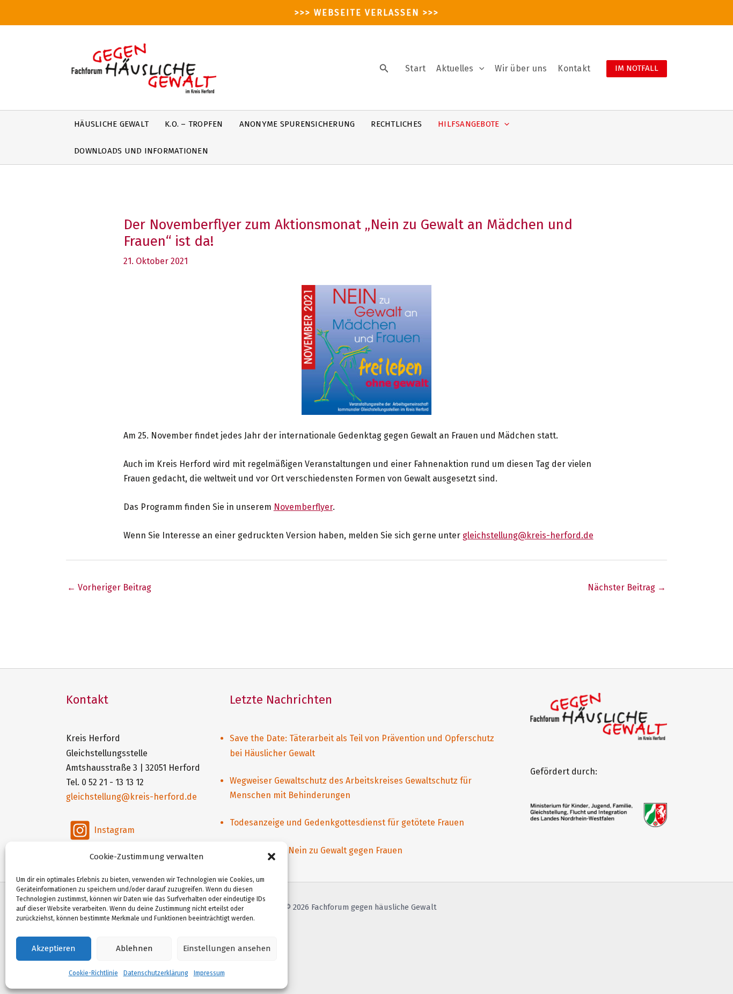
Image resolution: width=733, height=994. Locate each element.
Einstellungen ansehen (227, 948)
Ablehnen (134, 948)
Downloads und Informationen (141, 151)
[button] (271, 856)
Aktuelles (454, 68)
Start (415, 68)
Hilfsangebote (468, 124)
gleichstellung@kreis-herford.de (528, 535)
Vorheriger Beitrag (109, 587)
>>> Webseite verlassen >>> (367, 13)
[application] (479, 69)
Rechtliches (396, 124)
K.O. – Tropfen (194, 124)
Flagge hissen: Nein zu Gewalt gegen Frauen (316, 850)
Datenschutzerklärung (155, 973)
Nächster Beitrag (627, 587)
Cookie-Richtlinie (93, 973)
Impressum (209, 973)
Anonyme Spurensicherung (297, 124)
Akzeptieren (54, 948)
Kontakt (574, 68)
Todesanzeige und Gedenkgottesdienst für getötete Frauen (347, 822)
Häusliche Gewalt (111, 124)
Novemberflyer (303, 507)
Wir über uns (521, 68)
